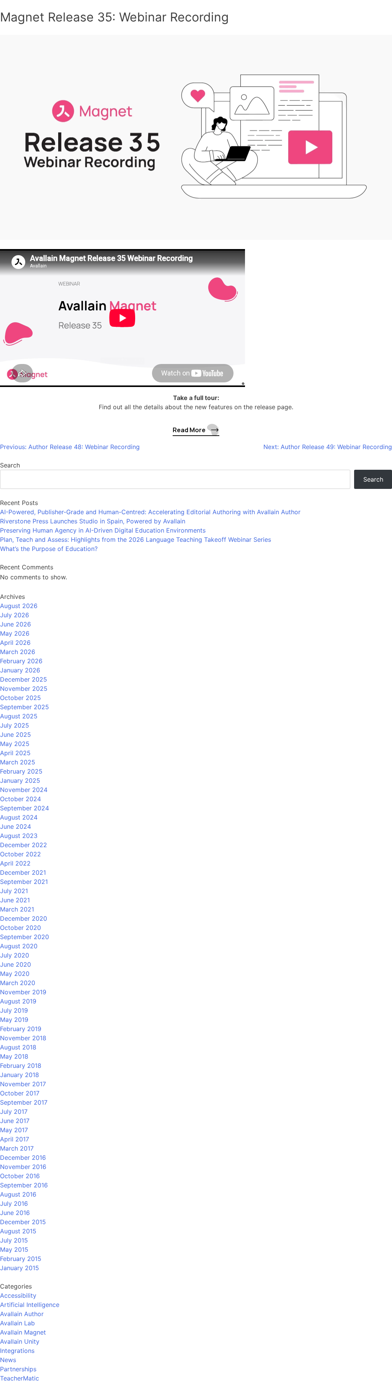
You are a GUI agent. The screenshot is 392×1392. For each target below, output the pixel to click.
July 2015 (14, 1240)
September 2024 (24, 808)
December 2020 (23, 918)
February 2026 (21, 661)
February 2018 (20, 1065)
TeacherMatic (19, 1378)
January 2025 (20, 780)
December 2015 (23, 1222)
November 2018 (23, 1038)
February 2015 (20, 1258)
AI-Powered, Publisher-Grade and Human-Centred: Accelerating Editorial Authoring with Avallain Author (150, 512)
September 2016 (24, 1185)
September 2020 (24, 937)
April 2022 (15, 863)
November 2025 (23, 688)
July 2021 (14, 891)
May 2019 (14, 1019)
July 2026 (14, 615)
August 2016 (18, 1194)
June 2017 (14, 1121)
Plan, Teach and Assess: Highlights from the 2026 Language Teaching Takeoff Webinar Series (135, 539)
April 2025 (15, 753)
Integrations (17, 1350)
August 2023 (19, 835)
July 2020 (14, 955)
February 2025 (21, 771)
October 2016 (20, 1176)
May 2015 (14, 1249)
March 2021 (17, 909)
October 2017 (19, 1093)
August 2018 (18, 1047)
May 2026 (14, 633)
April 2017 (14, 1139)
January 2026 (20, 670)
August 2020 (19, 946)
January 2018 (19, 1075)
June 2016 (15, 1213)
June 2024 (15, 826)
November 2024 (23, 790)
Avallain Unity (19, 1341)
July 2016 (14, 1203)
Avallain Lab (17, 1323)
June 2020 (15, 964)
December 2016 (23, 1157)
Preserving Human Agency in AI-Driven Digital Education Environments (103, 530)
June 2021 (15, 900)
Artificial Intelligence (29, 1304)
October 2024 (20, 799)
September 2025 (24, 707)
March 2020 (17, 983)
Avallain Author (22, 1314)
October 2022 (20, 854)
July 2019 (14, 1010)
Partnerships (18, 1369)
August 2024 (19, 817)
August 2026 (19, 606)
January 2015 (19, 1268)
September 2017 (23, 1102)
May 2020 (14, 973)
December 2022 (23, 845)
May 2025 (14, 744)
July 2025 (14, 725)
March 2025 (17, 762)
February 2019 (20, 1029)
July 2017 (14, 1111)
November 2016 (23, 1167)
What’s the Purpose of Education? (49, 549)
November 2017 (23, 1084)
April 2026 (15, 642)
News (8, 1360)
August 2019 (18, 1001)
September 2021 (24, 881)
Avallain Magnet (23, 1332)
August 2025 (19, 716)
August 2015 (18, 1231)
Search (10, 465)
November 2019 (23, 992)
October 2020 (20, 927)
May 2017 (14, 1130)
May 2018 (14, 1056)
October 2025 (20, 698)
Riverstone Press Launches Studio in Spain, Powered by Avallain (92, 521)
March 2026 (17, 652)
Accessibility (18, 1295)
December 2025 (23, 679)
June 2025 (15, 734)
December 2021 (23, 872)
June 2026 (15, 624)
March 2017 (17, 1148)
